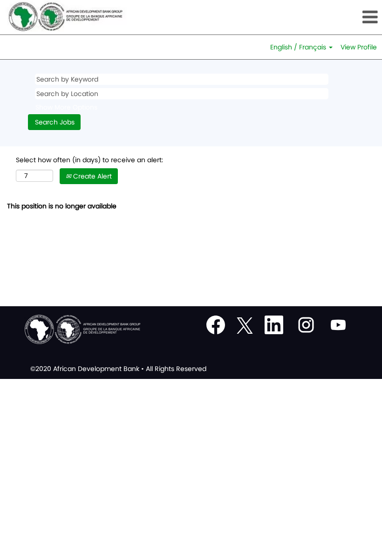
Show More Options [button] (66, 107)
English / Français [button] (299, 47)
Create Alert (91, 176)
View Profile (359, 47)
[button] (318, 17)
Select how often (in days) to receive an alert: (89, 160)
